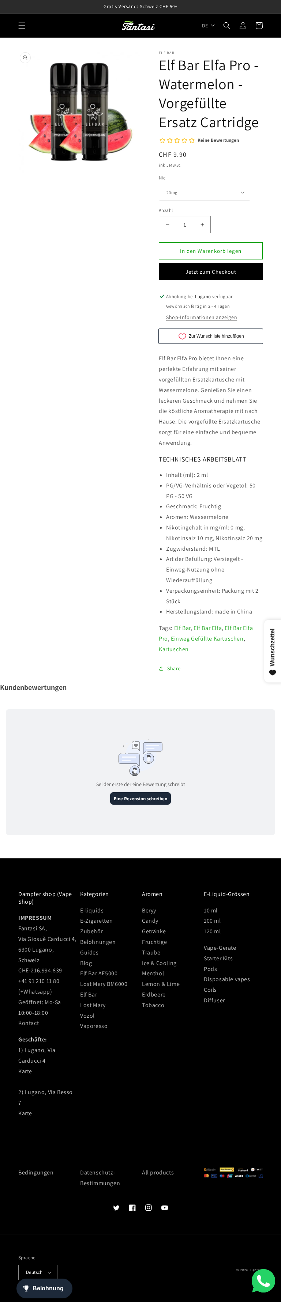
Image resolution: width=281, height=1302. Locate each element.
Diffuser (214, 1000)
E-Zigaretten (96, 921)
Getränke (154, 931)
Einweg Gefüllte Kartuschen (207, 638)
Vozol (87, 1016)
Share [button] (174, 668)
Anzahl (166, 210)
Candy (150, 921)
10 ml (211, 910)
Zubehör (91, 931)
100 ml (212, 921)
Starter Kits (218, 958)
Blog (86, 963)
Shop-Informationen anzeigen (201, 317)
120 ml (212, 931)
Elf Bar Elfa (208, 628)
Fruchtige (154, 942)
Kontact (28, 1023)
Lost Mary (92, 1005)
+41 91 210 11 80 (39, 981)
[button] (22, 26)
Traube (151, 952)
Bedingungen (36, 1172)
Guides (89, 952)
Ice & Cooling (159, 963)
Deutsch (34, 1272)
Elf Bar (182, 628)
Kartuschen (174, 649)
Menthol (153, 973)
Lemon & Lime (161, 984)
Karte (25, 1071)
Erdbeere (154, 994)
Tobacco (153, 1005)
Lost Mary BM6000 (104, 984)
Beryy (149, 910)
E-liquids (92, 910)
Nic (162, 178)
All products (158, 1172)
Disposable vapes (227, 979)
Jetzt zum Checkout (211, 271)
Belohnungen (98, 942)
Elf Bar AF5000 (98, 973)
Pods (210, 969)
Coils (210, 990)
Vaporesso (94, 1026)
